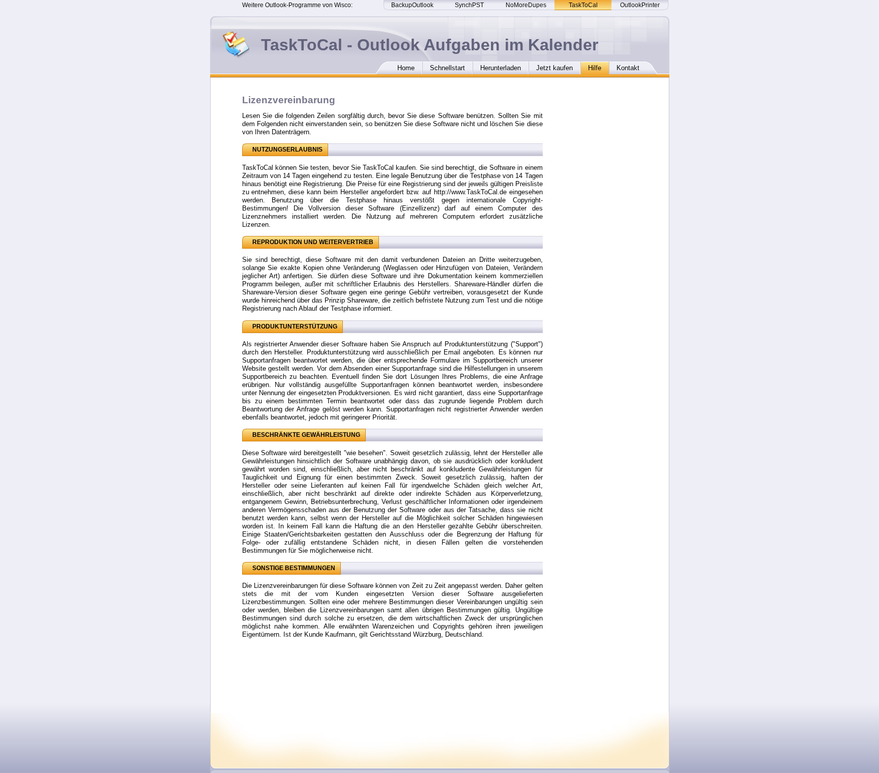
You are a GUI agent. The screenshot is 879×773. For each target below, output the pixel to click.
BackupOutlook (412, 5)
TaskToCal (583, 5)
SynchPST (469, 5)
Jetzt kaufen (554, 68)
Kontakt (628, 68)
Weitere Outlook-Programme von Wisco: (297, 5)
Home (406, 68)
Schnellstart (447, 68)
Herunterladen (500, 68)
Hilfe (594, 68)
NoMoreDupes (526, 5)
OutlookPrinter (640, 5)
